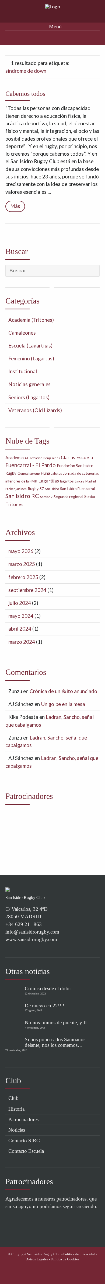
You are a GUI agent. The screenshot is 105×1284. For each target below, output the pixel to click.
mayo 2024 (20, 616)
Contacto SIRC (24, 1140)
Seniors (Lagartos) (29, 397)
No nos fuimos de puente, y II (56, 1022)
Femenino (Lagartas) (31, 358)
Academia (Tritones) (31, 320)
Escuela (84, 457)
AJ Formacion (33, 458)
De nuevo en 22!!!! (44, 1005)
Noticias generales (29, 384)
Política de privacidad (79, 1254)
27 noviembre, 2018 (16, 1050)
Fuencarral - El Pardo (30, 465)
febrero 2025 (23, 577)
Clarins (68, 457)
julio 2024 (19, 603)
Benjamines (51, 458)
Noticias (16, 1130)
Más (15, 206)
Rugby (33, 488)
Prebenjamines (16, 489)
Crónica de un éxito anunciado (63, 691)
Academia (14, 457)
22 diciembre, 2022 (35, 993)
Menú (55, 26)
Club (13, 1098)
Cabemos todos (25, 93)
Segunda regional (68, 496)
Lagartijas (48, 481)
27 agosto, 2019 (33, 1010)
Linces (79, 481)
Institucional (22, 371)
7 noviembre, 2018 (35, 1027)
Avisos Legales (37, 1259)
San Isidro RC (22, 495)
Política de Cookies (65, 1259)
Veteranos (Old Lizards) (35, 410)
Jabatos (56, 473)
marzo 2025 (21, 564)
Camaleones (22, 333)
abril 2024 (19, 628)
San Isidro (52, 489)
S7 (42, 488)
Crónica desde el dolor (48, 988)
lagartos (67, 481)
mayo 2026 (20, 551)
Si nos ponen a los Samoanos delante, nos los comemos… (55, 1042)
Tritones (14, 504)
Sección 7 (46, 497)
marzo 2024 (21, 642)
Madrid (90, 481)
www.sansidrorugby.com (31, 939)
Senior (90, 496)
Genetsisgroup (29, 473)
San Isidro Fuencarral (77, 488)
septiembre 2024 (27, 590)
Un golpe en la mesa (63, 704)
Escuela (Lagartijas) (30, 345)
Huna (45, 473)
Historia (16, 1109)
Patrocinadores (23, 1119)
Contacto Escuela (26, 1151)
